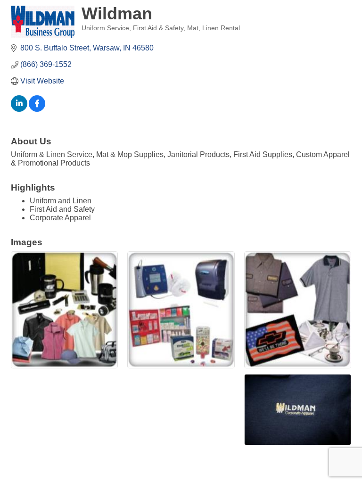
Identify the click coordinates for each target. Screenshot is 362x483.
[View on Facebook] (37, 109)
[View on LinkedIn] (19, 109)
